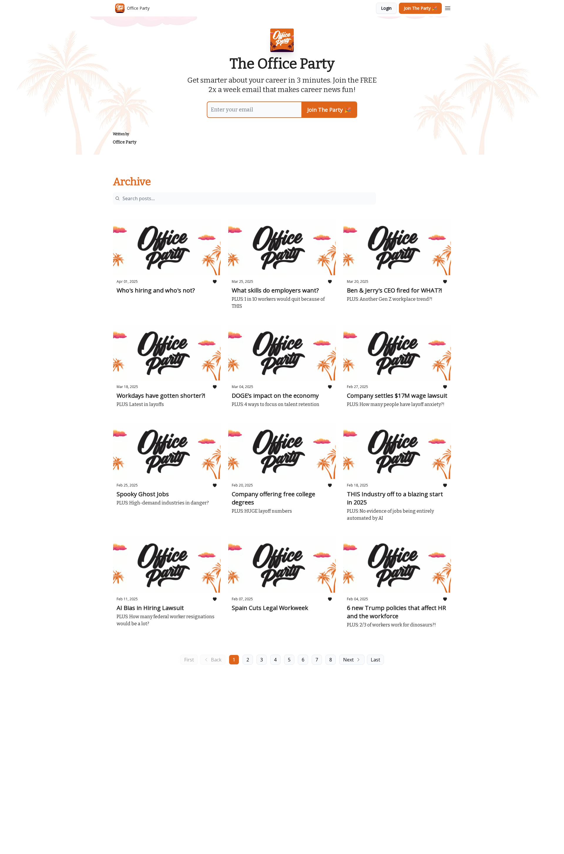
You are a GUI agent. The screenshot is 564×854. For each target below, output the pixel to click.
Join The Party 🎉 (420, 8)
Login (386, 8)
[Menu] (447, 7)
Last (375, 659)
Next (348, 659)
